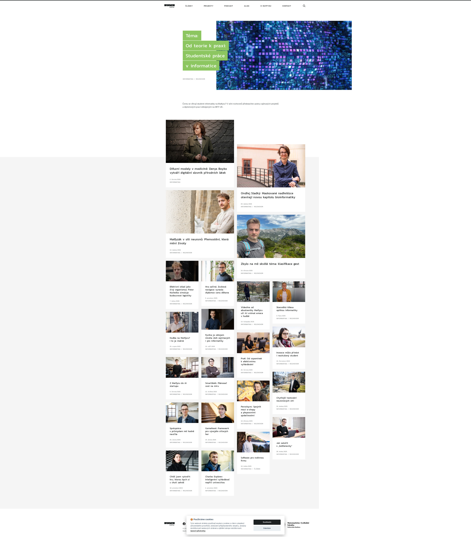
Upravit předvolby (197, 531)
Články (189, 6)
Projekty (208, 6)
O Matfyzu (266, 6)
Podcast (228, 6)
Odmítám (267, 528)
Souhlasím (267, 522)
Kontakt (286, 6)
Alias (246, 6)
